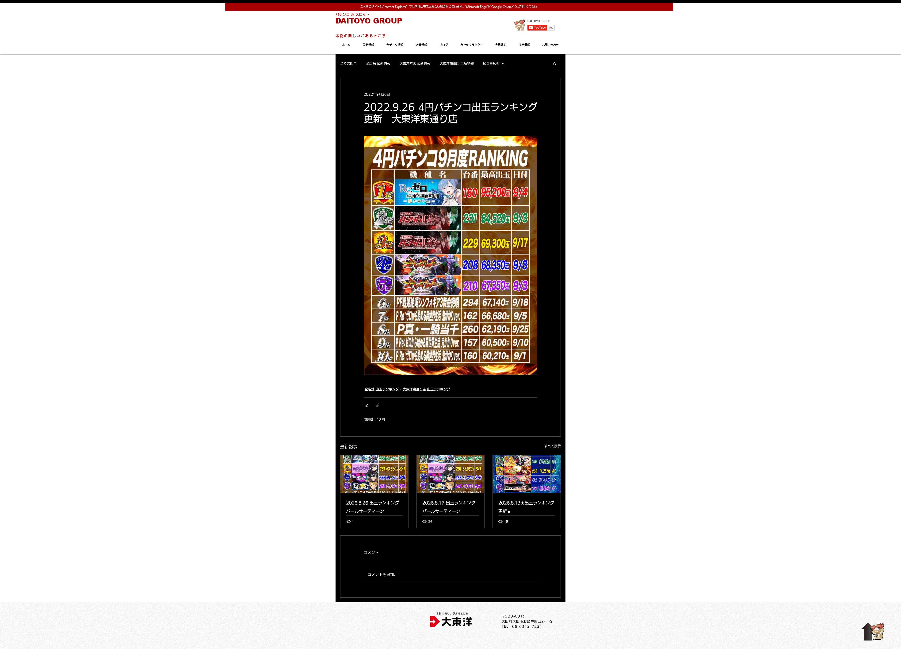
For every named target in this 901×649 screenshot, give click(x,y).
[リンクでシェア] (377, 405)
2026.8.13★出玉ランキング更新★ (526, 507)
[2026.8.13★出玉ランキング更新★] (527, 474)
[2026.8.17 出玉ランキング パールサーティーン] (451, 474)
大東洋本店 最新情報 (415, 63)
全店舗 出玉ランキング (382, 389)
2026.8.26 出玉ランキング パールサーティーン (372, 507)
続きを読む (491, 63)
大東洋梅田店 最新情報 (457, 63)
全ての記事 (348, 63)
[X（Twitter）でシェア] (366, 405)
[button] (555, 63)
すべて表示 (552, 446)
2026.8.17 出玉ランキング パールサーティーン (448, 507)
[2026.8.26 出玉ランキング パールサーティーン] (374, 474)
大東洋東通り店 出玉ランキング (426, 389)
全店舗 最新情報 (378, 63)
